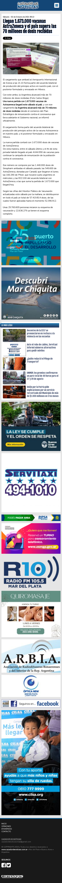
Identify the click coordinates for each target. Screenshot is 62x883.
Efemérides (6, 829)
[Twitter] (8, 866)
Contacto (6, 831)
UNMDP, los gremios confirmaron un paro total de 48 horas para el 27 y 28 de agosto (42, 375)
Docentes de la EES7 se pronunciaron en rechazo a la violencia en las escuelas (41, 333)
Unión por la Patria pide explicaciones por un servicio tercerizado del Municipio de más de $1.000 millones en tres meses (43, 391)
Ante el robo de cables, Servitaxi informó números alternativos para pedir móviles (42, 347)
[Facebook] (3, 866)
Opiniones (6, 826)
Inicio (4, 824)
